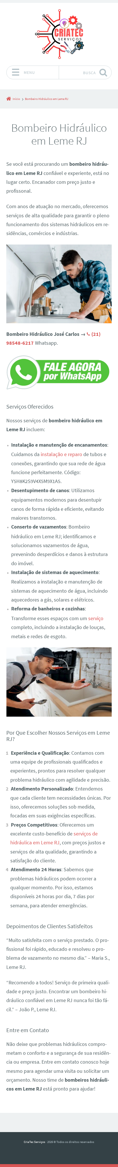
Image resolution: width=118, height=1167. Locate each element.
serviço (95, 618)
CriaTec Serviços (34, 1142)
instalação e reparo (61, 454)
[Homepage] (59, 34)
